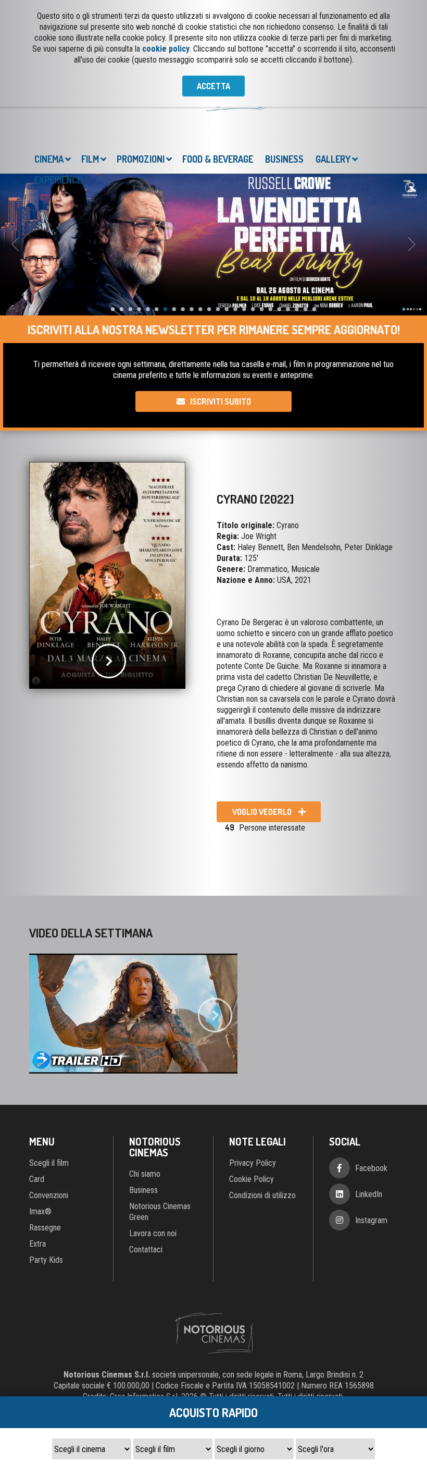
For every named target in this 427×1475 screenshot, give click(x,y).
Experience (58, 133)
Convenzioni (48, 1149)
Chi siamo (144, 1127)
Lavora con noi (153, 1187)
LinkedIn (368, 1148)
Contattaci (145, 1203)
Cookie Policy (251, 1133)
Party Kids (46, 1213)
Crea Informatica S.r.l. (144, 1350)
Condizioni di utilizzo (262, 1149)
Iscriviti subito (220, 355)
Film (90, 112)
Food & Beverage (217, 112)
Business (284, 112)
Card (36, 1133)
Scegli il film (49, 1117)
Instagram (371, 1174)
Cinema (49, 112)
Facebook (371, 1122)
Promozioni (141, 112)
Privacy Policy (252, 1117)
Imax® (40, 1165)
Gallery (333, 112)
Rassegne (45, 1181)
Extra (37, 1197)
